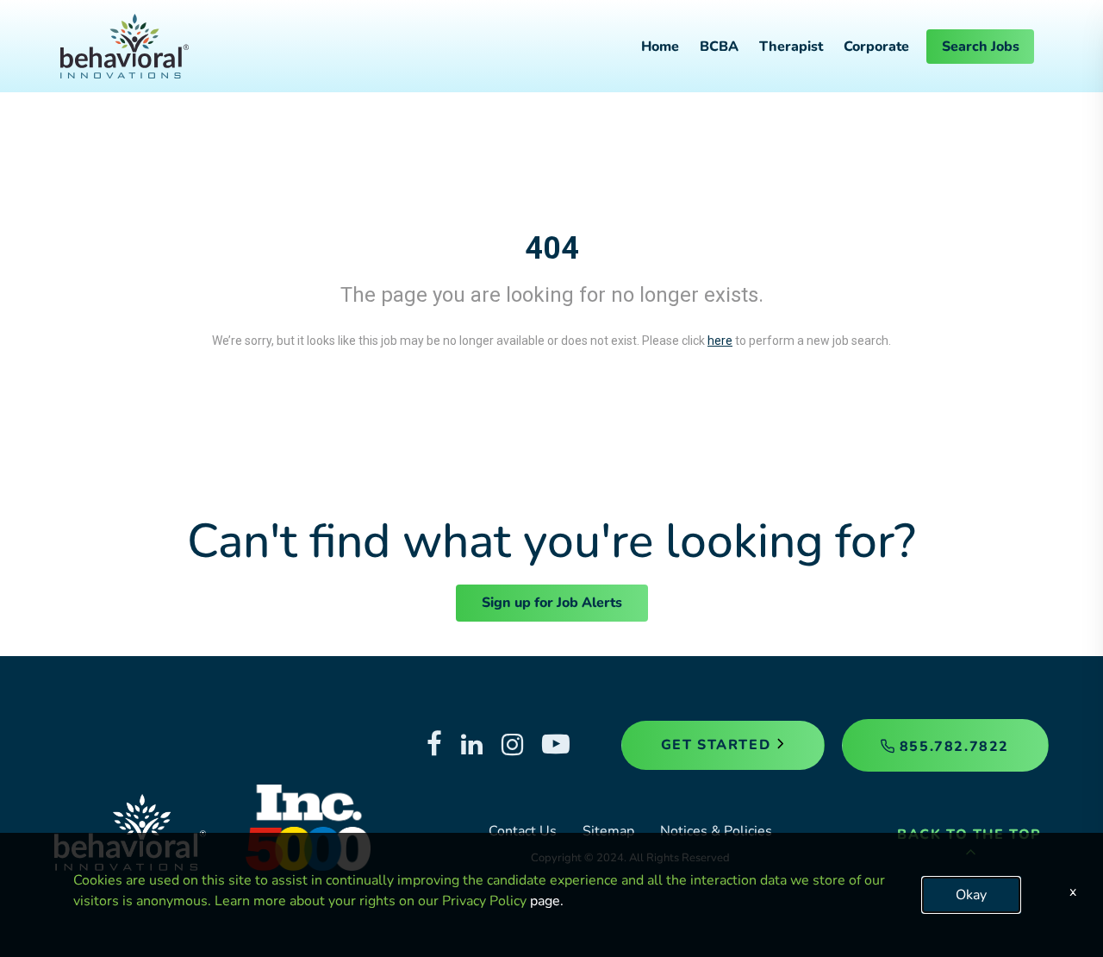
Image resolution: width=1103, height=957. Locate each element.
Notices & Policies (716, 831)
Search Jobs (980, 46)
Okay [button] (971, 894)
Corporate (876, 46)
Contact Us (523, 831)
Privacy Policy (484, 900)
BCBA (719, 46)
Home (660, 46)
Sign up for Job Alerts (552, 602)
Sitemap (608, 831)
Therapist (791, 46)
